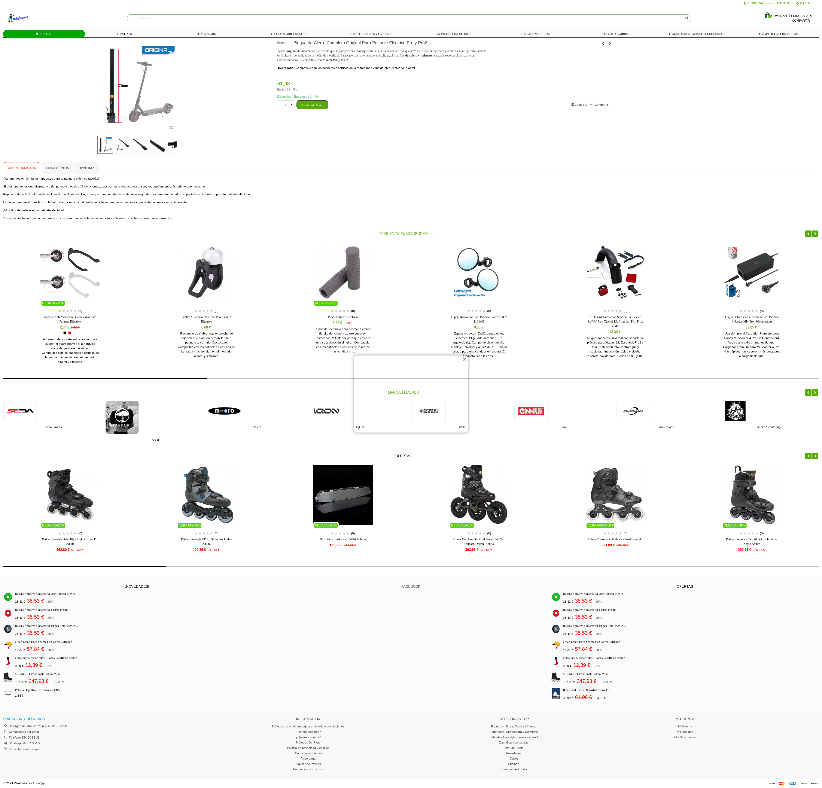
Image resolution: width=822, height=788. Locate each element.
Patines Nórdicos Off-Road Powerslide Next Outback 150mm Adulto (342, 541)
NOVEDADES (209, 34)
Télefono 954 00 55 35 (24, 737)
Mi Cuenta (685, 726)
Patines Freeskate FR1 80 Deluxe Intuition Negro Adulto (615, 541)
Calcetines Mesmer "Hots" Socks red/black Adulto (46, 658)
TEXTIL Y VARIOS (615, 34)
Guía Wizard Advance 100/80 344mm (206, 539)
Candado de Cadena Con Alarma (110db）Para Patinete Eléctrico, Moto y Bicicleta (751, 319)
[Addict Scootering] (633, 411)
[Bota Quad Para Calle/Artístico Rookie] (556, 693)
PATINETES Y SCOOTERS (452, 34)
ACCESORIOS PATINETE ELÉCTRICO (697, 34)
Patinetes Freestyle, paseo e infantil (514, 737)
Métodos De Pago (308, 742)
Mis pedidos (685, 731)
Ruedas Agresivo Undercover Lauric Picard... (42, 610)
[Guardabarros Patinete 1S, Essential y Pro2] (610, 43)
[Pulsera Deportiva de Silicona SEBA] (8, 693)
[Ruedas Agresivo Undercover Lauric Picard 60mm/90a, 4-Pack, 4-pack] (8, 612)
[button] (808, 233)
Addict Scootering (666, 427)
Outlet (514, 758)
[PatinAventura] (31, 18)
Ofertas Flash (514, 747)
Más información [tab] (21, 168)
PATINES (126, 34)
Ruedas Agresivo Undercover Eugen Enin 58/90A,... (47, 626)
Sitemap (513, 764)
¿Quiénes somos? (308, 737)
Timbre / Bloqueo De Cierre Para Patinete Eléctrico (70, 319)
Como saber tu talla (513, 769)
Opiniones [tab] (87, 168)
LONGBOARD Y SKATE (289, 34)
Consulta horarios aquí (24, 749)
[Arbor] (20, 417)
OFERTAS (403, 456)
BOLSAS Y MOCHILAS (535, 34)
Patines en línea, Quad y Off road (513, 726)
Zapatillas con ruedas (513, 742)
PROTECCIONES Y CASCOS (371, 34)
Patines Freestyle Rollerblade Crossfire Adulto (479, 539)
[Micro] (122, 411)
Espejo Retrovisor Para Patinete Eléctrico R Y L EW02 (343, 319)
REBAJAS (46, 34)
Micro (155, 427)
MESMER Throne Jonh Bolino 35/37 (37, 674)
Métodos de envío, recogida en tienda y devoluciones (308, 726)
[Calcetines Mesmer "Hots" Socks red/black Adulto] (8, 661)
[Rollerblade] (531, 411)
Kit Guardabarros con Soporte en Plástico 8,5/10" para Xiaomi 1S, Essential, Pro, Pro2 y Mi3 (479, 321)
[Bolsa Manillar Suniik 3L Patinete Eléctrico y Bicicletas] (603, 43)
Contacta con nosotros (308, 769)
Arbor (53, 439)
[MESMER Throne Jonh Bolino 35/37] (8, 677)
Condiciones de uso (308, 753)
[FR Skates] (735, 411)
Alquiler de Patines (308, 764)
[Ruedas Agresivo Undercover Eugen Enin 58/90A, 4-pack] (8, 628)
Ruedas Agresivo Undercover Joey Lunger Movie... (46, 594)
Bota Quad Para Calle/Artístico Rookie (586, 690)
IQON (258, 427)
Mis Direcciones (685, 737)
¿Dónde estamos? (308, 731)
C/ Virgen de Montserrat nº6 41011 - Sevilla (38, 726)
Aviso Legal (308, 758)
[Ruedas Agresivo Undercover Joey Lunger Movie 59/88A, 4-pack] (8, 596)
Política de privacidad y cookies (308, 747)
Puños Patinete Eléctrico (206, 317)
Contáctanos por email (24, 731)
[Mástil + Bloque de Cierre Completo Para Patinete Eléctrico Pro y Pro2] (171, 127)
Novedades (513, 753)
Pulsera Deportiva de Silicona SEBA (37, 690)
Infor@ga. (39, 783)
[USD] (326, 411)
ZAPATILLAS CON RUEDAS (780, 34)
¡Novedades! (137, 586)
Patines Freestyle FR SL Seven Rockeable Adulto (70, 541)
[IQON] (224, 411)
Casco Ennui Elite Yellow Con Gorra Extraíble (43, 642)
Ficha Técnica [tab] (57, 168)
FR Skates (769, 427)
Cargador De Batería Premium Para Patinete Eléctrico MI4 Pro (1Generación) (615, 319)
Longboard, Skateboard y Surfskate (514, 731)
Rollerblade (564, 427)
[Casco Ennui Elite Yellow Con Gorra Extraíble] (8, 644)
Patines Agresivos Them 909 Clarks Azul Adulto (752, 541)
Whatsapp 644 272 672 (24, 743)
